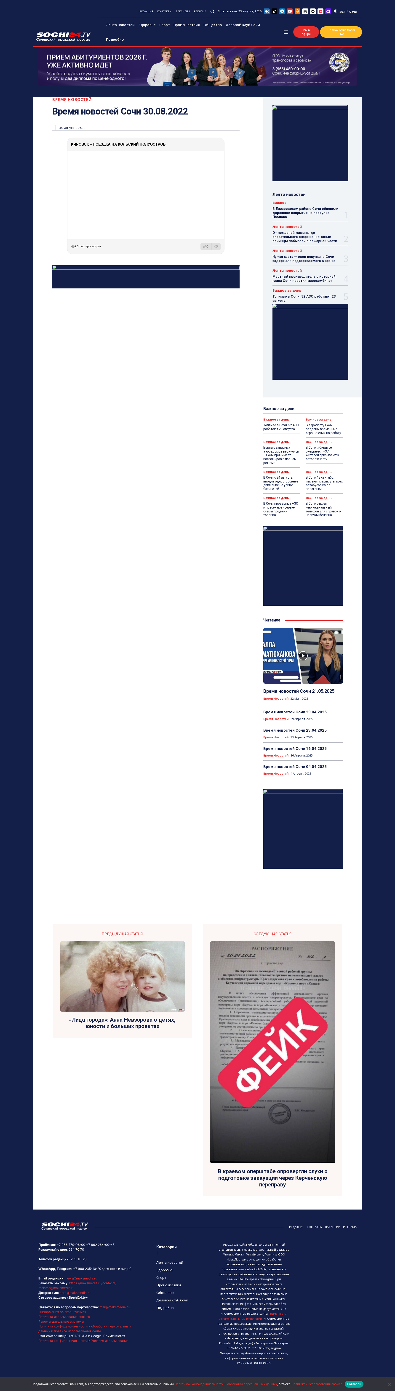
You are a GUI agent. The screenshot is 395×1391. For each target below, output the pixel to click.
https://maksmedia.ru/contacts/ (93, 1283)
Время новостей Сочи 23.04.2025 (295, 730)
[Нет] (389, 1384)
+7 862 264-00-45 (100, 1245)
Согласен (354, 1384)
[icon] (267, 11)
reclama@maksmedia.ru (56, 1288)
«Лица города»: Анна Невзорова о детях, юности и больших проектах (122, 1023)
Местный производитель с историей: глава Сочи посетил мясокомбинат (304, 278)
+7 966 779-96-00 (71, 1245)
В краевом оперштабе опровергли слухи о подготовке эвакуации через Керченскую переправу (273, 1178)
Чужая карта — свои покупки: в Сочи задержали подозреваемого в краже (303, 259)
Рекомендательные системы (61, 1321)
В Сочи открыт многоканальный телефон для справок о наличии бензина (323, 509)
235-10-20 (78, 1259)
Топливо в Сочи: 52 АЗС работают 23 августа (281, 427)
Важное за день (286, 290)
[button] (212, 11)
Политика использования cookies (64, 1317)
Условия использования (109, 1341)
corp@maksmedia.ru (75, 1293)
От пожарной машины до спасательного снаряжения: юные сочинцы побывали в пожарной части (304, 237)
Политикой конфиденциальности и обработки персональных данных (226, 1384)
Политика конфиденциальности (63, 1341)
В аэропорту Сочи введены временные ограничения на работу (323, 429)
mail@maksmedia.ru (115, 1307)
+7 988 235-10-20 (87, 1269)
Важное (279, 202)
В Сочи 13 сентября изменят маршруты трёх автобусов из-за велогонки (324, 483)
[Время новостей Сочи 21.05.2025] (303, 656)
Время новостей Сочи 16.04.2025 (295, 748)
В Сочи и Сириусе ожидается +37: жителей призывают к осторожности (322, 453)
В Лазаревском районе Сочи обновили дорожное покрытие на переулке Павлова (305, 213)
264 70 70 (76, 1249)
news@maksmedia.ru (81, 1278)
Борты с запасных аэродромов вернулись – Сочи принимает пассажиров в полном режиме (281, 455)
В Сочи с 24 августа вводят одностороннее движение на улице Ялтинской (281, 483)
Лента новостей (287, 226)
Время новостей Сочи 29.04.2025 (295, 712)
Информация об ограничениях (62, 1312)
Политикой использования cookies (316, 1384)
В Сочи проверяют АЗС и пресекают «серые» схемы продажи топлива (280, 509)
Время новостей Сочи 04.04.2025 (295, 766)
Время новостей (72, 99)
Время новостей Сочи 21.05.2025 (298, 691)
